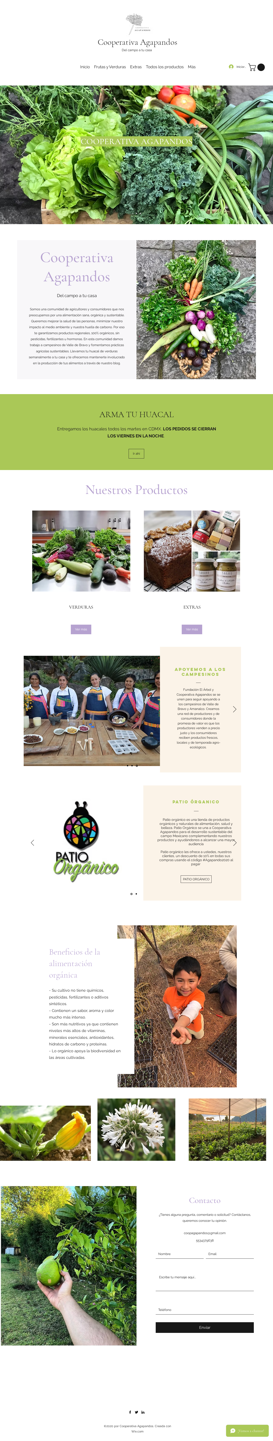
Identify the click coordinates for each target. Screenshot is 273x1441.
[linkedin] (143, 1412)
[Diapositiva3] (140, 213)
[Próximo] (249, 154)
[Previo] (24, 154)
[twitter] (136, 1412)
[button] (257, 67)
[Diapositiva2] (136, 213)
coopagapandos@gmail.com (205, 1233)
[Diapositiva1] (132, 213)
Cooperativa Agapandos (137, 42)
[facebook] (130, 1412)
